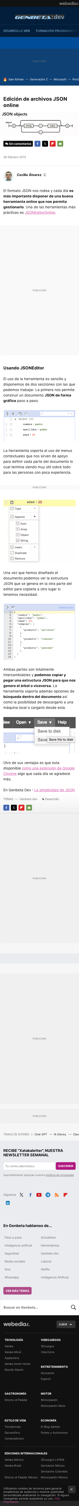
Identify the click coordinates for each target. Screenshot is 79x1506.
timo (8, 1269)
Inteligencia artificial (18, 1245)
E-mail (60, 144)
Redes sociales (15, 1261)
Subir (63, 1324)
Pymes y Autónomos (54, 1432)
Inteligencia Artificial (54, 1277)
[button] (31, 174)
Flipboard (53, 144)
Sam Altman (16, 79)
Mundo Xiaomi (14, 1369)
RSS (56, 1194)
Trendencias (13, 1426)
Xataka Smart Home (17, 1363)
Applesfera (12, 1358)
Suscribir (65, 1166)
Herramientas (50, 1245)
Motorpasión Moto (53, 1405)
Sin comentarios (20, 143)
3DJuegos (47, 1346)
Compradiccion (14, 1438)
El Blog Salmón (50, 1426)
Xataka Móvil (13, 1352)
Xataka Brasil (13, 1465)
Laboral (46, 1261)
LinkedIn (7, 1202)
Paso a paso (13, 1237)
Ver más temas (17, 1290)
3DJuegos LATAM (52, 1459)
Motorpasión (49, 1400)
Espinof (46, 1379)
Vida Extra (47, 1352)
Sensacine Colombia (54, 1471)
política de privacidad (60, 1175)
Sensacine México (53, 1465)
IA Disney (60, 1134)
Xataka (9, 1346)
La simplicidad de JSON (54, 790)
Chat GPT (41, 1134)
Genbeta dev (39, 16)
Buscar (73, 1307)
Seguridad (12, 1253)
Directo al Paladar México (21, 1477)
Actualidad (48, 1237)
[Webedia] (69, 3)
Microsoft (60, 79)
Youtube (39, 1194)
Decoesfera (12, 1432)
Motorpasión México (54, 1477)
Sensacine (47, 1373)
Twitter (45, 144)
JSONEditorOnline (40, 212)
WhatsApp (12, 1277)
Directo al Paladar (16, 1400)
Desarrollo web (16, 31)
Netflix (45, 1269)
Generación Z (39, 79)
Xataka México (14, 1459)
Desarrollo (52, 799)
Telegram (47, 1194)
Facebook (37, 144)
